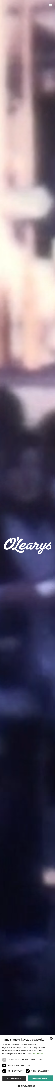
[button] (51, 6)
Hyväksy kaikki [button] (40, 1078)
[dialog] (27, 1063)
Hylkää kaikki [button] (14, 1078)
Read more (38, 1053)
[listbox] (51, 1038)
